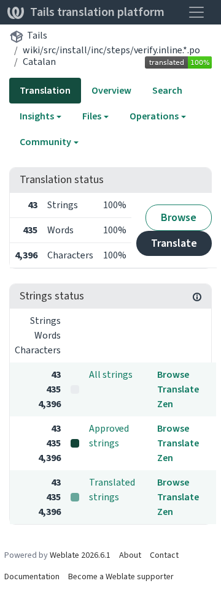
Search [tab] (167, 90)
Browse (178, 217)
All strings (111, 374)
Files (91, 116)
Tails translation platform (97, 12)
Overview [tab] (111, 90)
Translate (174, 243)
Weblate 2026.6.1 (80, 555)
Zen (165, 403)
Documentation (32, 576)
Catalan (39, 61)
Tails (37, 35)
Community (45, 141)
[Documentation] (197, 296)
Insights (37, 116)
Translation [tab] (45, 90)
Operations (154, 116)
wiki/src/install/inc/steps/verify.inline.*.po (111, 49)
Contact (164, 555)
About (130, 555)
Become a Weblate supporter (121, 576)
